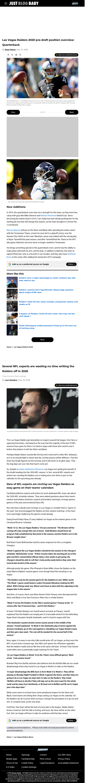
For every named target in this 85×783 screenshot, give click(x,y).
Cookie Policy (27, 763)
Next (72, 112)
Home (9, 347)
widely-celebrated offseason (30, 469)
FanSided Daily (28, 759)
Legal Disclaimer (47, 763)
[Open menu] (5, 3)
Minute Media (16, 773)
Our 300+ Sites (64, 755)
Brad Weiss (10, 50)
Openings (25, 755)
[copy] (20, 54)
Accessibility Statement (68, 763)
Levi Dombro (11, 380)
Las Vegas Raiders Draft (23, 347)
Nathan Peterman (48, 215)
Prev (13, 112)
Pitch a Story (45, 759)
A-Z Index (10, 767)
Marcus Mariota (14, 230)
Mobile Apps (11, 759)
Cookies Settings (28, 767)
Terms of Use (12, 763)
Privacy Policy (64, 759)
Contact (43, 755)
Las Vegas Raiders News (23, 737)
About (9, 755)
